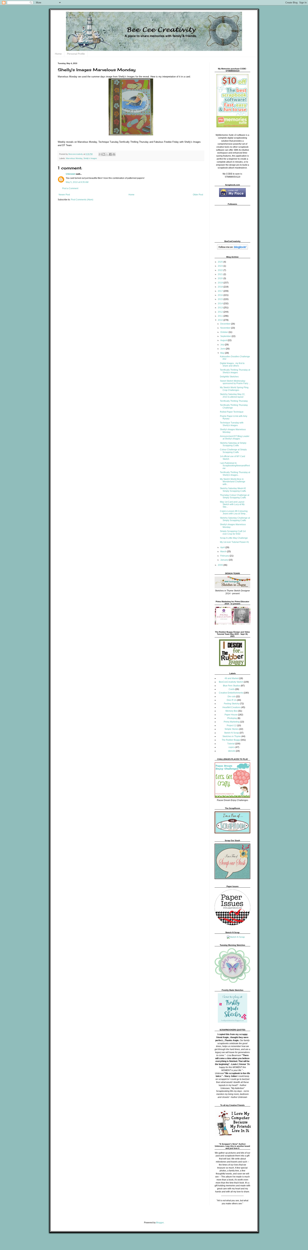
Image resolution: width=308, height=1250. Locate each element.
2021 (220, 274)
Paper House (231, 714)
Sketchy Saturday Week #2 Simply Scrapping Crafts (233, 489)
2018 (220, 287)
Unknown (70, 174)
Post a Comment (70, 188)
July (222, 344)
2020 (220, 278)
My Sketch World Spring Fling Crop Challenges (234, 388)
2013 (220, 307)
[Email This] (100, 154)
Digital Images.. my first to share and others (232, 364)
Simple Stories (232, 729)
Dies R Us (232, 700)
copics (232, 747)
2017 (220, 291)
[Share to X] (107, 154)
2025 (220, 262)
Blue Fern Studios (231, 685)
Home (58, 53)
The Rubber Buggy (231, 740)
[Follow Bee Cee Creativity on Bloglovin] (232, 249)
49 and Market (231, 678)
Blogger (160, 1222)
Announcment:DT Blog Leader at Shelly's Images (234, 437)
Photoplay (232, 718)
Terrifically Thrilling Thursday (234, 401)
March (223, 551)
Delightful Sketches (229, 376)
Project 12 (232, 725)
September (226, 336)
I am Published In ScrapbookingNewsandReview (235, 466)
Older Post (198, 194)
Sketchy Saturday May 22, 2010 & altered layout (232, 395)
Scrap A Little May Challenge (234, 538)
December (225, 324)
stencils (231, 751)
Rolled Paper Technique (231, 412)
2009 (220, 565)
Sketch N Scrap (231, 733)
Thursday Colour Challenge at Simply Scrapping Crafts (234, 496)
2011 (220, 316)
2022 (220, 270)
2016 (220, 295)
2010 (220, 320)
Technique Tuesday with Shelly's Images (231, 423)
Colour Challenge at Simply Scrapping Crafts (233, 450)
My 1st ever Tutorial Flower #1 (234, 542)
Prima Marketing (232, 722)
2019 (220, 282)
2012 (220, 312)
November (225, 328)
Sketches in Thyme (231, 736)
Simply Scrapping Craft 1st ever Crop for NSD (233, 532)
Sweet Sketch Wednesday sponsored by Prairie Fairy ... (235, 382)
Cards (232, 689)
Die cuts (231, 696)
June (223, 348)
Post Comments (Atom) (82, 199)
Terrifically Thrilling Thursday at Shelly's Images (235, 371)
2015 (220, 299)
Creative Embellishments (231, 693)
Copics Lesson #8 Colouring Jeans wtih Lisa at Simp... (234, 512)
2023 (220, 266)
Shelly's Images (90, 158)
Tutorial (231, 743)
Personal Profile (76, 53)
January (224, 560)
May (222, 353)
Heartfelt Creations (231, 707)
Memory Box (231, 711)
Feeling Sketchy (231, 703)
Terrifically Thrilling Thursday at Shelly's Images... (235, 473)
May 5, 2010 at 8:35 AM (77, 182)
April (222, 547)
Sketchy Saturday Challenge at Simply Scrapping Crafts (235, 519)
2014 (220, 303)
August (224, 340)
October (224, 332)
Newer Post (64, 194)
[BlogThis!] (104, 154)
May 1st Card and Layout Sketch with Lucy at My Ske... (232, 504)
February (225, 556)
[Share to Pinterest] (114, 154)
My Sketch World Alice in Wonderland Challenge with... (232, 482)
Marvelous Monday (74, 158)
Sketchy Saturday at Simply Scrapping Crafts (233, 444)
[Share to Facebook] (110, 154)
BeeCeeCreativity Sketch (231, 682)
